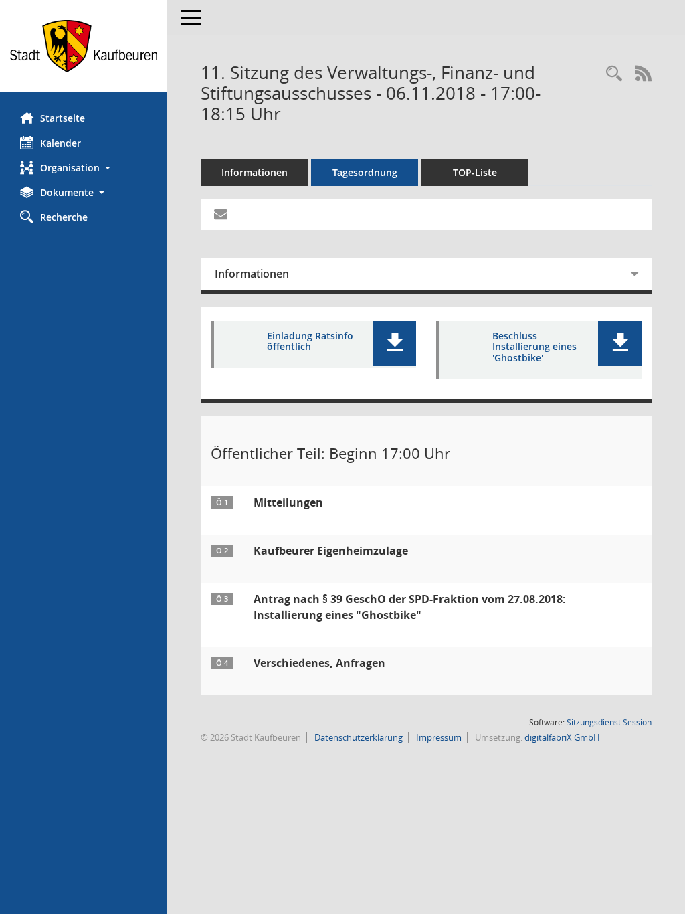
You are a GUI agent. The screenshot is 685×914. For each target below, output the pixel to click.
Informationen (254, 172)
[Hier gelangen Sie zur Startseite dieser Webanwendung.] (84, 46)
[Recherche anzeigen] (614, 74)
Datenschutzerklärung (357, 737)
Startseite (62, 118)
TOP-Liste (475, 172)
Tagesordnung (364, 172)
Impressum (438, 737)
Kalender (60, 142)
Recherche (64, 217)
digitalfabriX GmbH (562, 737)
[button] (83, 167)
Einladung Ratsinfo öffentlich (310, 342)
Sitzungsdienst (609, 722)
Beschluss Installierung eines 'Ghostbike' (534, 347)
